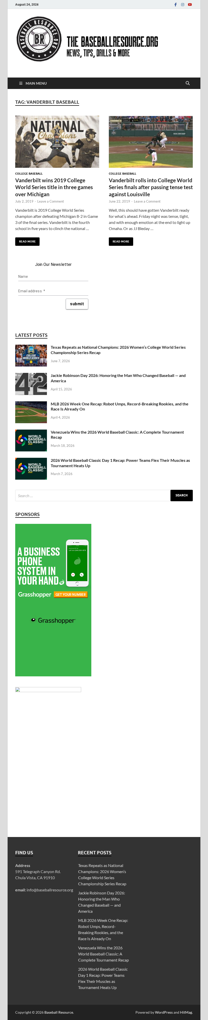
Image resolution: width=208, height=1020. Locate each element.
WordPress (164, 1012)
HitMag (186, 1012)
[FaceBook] (175, 4)
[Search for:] (104, 495)
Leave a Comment (50, 201)
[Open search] (188, 83)
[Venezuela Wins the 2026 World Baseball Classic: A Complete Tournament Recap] (31, 432)
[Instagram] (183, 4)
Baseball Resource (58, 1012)
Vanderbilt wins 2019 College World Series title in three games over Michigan (54, 187)
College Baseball (29, 173)
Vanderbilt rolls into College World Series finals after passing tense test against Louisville (151, 187)
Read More (25, 240)
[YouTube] (190, 4)
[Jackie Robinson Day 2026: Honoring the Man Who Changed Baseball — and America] (31, 375)
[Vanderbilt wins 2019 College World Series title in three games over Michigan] (57, 142)
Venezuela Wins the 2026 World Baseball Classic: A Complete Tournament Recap (103, 953)
